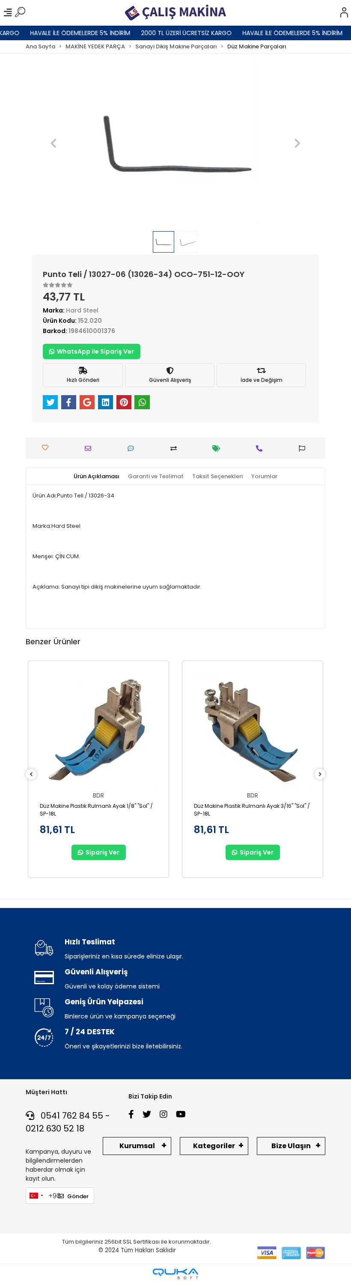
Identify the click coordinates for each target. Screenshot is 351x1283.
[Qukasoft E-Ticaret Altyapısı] (175, 1273)
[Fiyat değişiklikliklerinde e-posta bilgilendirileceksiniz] (218, 448)
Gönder (78, 1196)
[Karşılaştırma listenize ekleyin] (175, 448)
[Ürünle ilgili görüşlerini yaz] (132, 448)
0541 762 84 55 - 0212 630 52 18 (68, 1122)
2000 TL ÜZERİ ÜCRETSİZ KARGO (177, 33)
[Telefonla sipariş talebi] (261, 448)
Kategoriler (214, 1146)
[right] (320, 775)
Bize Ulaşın (291, 1146)
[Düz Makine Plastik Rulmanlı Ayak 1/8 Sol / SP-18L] (98, 732)
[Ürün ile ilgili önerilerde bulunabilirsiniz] (304, 448)
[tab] (96, 476)
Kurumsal (137, 1146)
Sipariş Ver (102, 852)
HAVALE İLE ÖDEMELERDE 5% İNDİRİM (71, 33)
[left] (31, 775)
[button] (53, 143)
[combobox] (36, 1195)
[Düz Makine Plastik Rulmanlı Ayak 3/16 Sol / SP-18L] (252, 732)
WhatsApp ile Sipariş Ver (95, 351)
